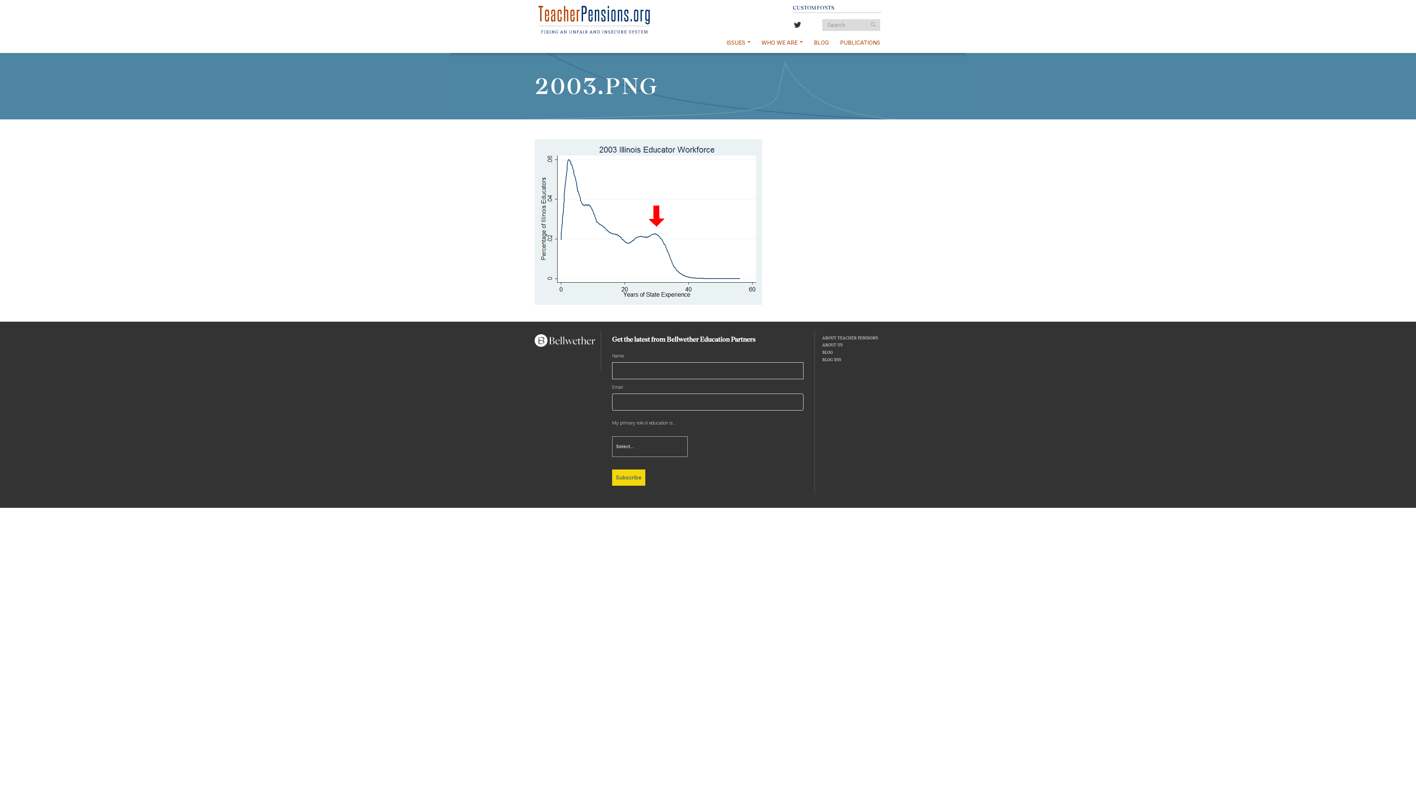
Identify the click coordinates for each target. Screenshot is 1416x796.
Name (618, 356)
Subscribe (629, 477)
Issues (736, 42)
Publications (860, 42)
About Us (832, 345)
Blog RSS (831, 359)
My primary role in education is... (644, 423)
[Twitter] (797, 25)
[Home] (594, 20)
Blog (821, 42)
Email (617, 387)
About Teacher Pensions (850, 338)
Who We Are (780, 42)
